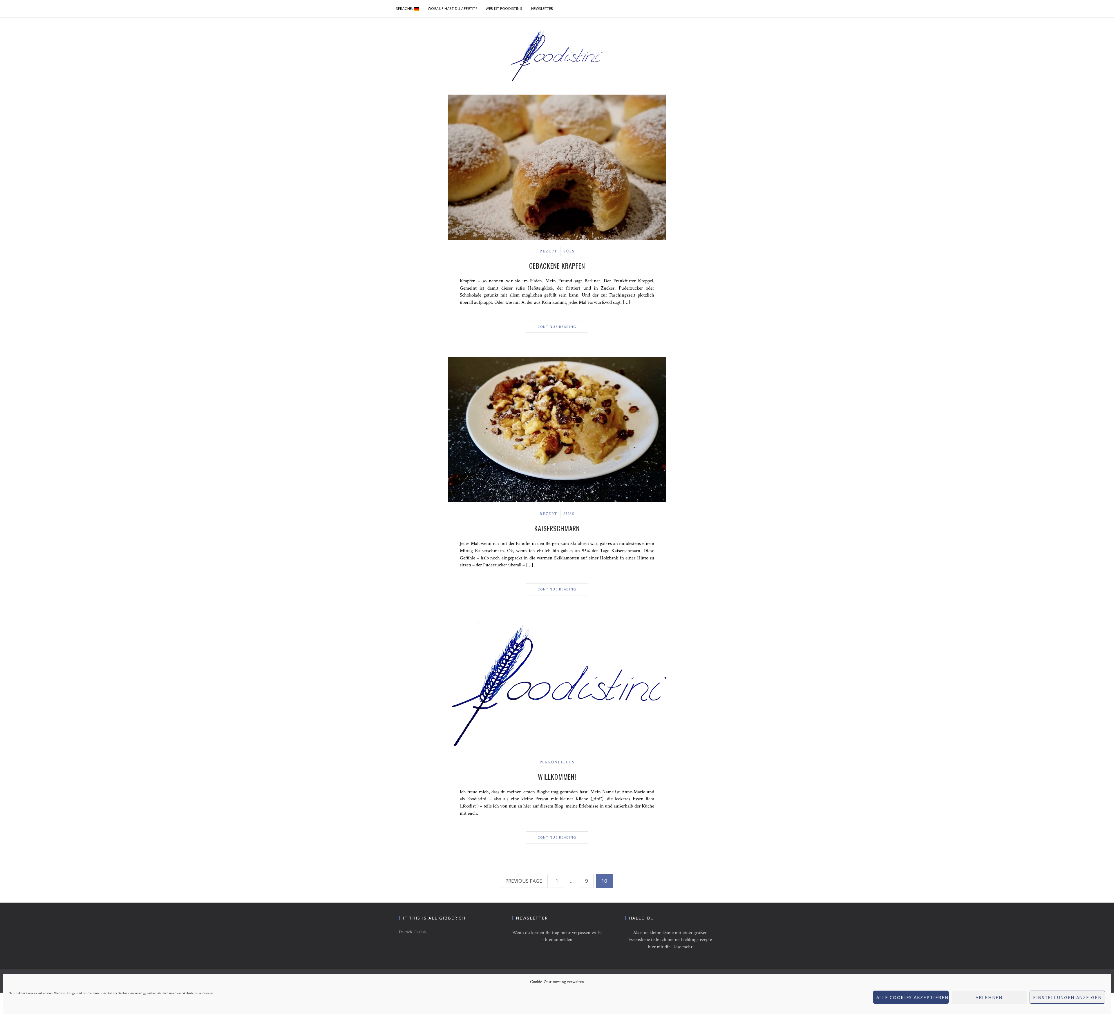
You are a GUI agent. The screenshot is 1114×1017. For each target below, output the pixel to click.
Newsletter (542, 8)
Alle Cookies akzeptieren (912, 997)
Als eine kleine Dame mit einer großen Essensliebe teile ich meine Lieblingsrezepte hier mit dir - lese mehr (670, 939)
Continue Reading (557, 326)
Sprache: (405, 8)
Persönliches (557, 762)
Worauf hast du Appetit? (452, 8)
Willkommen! (557, 777)
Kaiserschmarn (557, 528)
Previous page (523, 880)
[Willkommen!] (557, 685)
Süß (569, 251)
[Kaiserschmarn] (557, 429)
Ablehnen (989, 997)
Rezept (548, 251)
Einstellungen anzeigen (1067, 997)
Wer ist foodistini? (504, 8)
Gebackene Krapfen (557, 266)
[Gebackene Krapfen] (557, 166)
